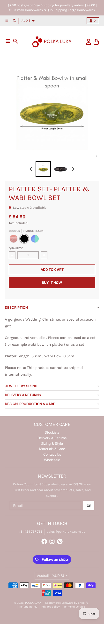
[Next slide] (72, 169)
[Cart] (96, 42)
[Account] (88, 42)
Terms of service (74, 606)
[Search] (15, 41)
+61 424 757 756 (31, 532)
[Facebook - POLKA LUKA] (44, 541)
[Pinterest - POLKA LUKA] (60, 541)
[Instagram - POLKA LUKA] (52, 541)
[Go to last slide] (31, 169)
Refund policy (28, 606)
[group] (43, 169)
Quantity (16, 248)
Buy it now (52, 282)
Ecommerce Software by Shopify (66, 602)
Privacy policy (50, 606)
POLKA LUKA (33, 602)
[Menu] (8, 41)
